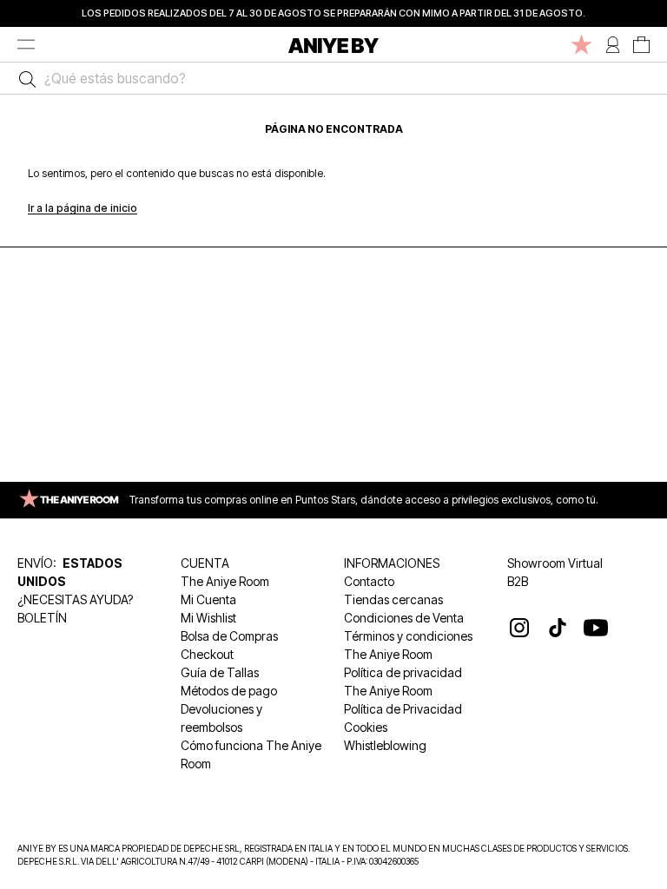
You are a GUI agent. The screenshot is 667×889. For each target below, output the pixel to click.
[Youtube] (596, 627)
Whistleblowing (385, 745)
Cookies (365, 727)
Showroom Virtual (555, 563)
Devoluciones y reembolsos (221, 717)
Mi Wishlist (208, 617)
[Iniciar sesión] (612, 44)
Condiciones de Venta (404, 617)
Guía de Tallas (220, 672)
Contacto (369, 581)
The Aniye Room (225, 581)
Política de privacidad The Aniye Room (403, 681)
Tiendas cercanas (393, 599)
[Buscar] (23, 78)
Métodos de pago (229, 690)
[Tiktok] (557, 627)
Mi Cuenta (208, 599)
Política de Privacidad (403, 708)
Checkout (207, 654)
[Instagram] (519, 627)
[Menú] (26, 44)
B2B (517, 581)
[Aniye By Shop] (333, 44)
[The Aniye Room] (581, 44)
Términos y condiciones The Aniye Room (408, 645)
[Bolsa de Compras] (641, 44)
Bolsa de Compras (229, 636)
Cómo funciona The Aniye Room (251, 754)
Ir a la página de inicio (82, 207)
